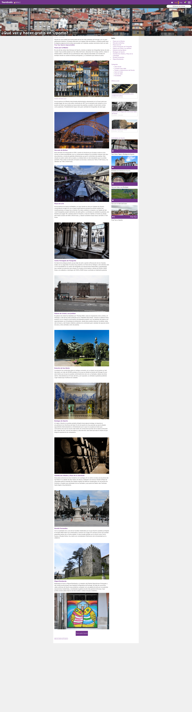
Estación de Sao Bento (119, 50)
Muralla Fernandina (118, 57)
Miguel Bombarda (118, 59)
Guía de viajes (118, 73)
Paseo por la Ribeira (119, 41)
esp (176, 2)
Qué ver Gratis (58, 638)
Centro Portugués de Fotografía (122, 46)
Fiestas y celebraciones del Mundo (124, 70)
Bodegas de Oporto (119, 52)
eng (180, 2)
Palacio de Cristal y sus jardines (122, 48)
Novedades (117, 75)
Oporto (66, 638)
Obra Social (117, 66)
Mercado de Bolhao (118, 43)
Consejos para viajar (120, 68)
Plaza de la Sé (117, 44)
